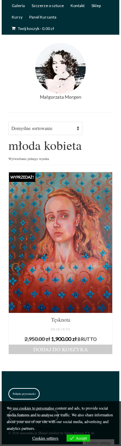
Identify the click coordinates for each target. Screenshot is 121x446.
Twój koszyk (35, 28)
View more (45, 428)
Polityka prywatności (24, 393)
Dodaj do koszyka (60, 349)
